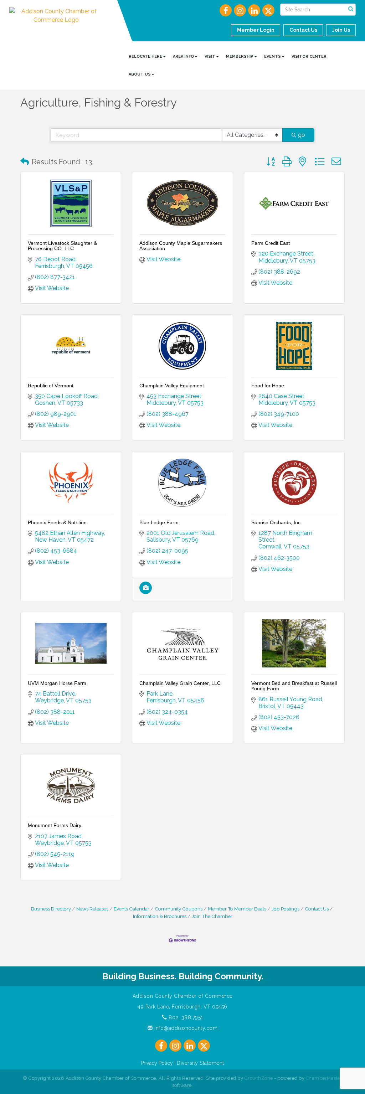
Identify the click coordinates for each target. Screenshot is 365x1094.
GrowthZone (259, 1078)
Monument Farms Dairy (54, 825)
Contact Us (317, 909)
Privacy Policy (157, 1063)
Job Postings (285, 909)
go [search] (301, 134)
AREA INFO (183, 56)
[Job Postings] (145, 592)
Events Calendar (131, 909)
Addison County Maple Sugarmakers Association (180, 245)
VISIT (210, 56)
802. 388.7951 (185, 1017)
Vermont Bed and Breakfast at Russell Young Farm (294, 685)
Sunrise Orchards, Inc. (276, 522)
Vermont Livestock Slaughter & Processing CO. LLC (62, 245)
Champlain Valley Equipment (171, 385)
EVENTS (272, 56)
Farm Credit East (270, 243)
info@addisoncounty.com (185, 1028)
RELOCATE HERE (145, 56)
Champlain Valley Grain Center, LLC (180, 683)
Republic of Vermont (50, 385)
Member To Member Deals (237, 909)
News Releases (92, 909)
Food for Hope (267, 385)
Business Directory (51, 909)
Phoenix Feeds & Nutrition (57, 522)
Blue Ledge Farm (159, 522)
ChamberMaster (324, 1078)
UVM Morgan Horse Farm (57, 683)
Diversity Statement (200, 1063)
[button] (24, 161)
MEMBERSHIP (239, 56)
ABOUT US (140, 74)
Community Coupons (178, 909)
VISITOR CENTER (309, 56)
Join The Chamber (212, 916)
